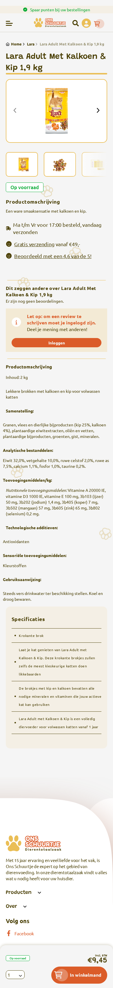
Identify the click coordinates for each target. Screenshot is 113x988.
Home (16, 43)
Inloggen (56, 342)
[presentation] (15, 111)
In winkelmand (85, 975)
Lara (30, 43)
